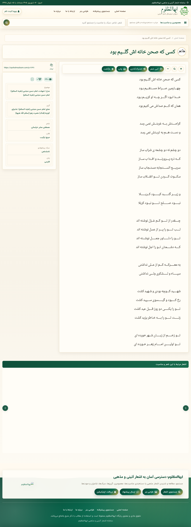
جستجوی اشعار (170, 492)
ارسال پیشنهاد (128, 492)
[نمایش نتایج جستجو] (6, 22)
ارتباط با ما (70, 11)
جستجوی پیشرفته (101, 11)
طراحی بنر (84, 11)
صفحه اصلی (120, 11)
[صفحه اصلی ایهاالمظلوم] (21, 484)
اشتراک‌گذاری (136, 69)
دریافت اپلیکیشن (105, 492)
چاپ (120, 69)
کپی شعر (154, 69)
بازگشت (107, 69)
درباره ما (57, 11)
